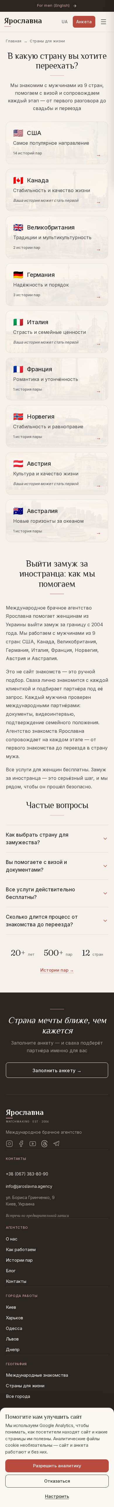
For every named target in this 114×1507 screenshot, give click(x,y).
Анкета (84, 21)
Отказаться (57, 1481)
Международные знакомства (37, 1375)
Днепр (13, 1349)
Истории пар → (57, 970)
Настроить (57, 1496)
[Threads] (44, 1143)
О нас (12, 1239)
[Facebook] (21, 1143)
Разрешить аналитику (57, 1465)
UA (65, 21)
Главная (13, 41)
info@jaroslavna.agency (29, 1186)
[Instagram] (9, 1143)
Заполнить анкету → (57, 1070)
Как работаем (21, 1249)
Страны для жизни (25, 1385)
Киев (11, 1307)
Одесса (14, 1328)
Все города (18, 1396)
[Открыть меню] (103, 21)
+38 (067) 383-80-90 (27, 1173)
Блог (10, 1270)
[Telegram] (56, 1143)
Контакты (16, 1281)
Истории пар (19, 1260)
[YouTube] (32, 1143)
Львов (12, 1339)
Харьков (14, 1318)
